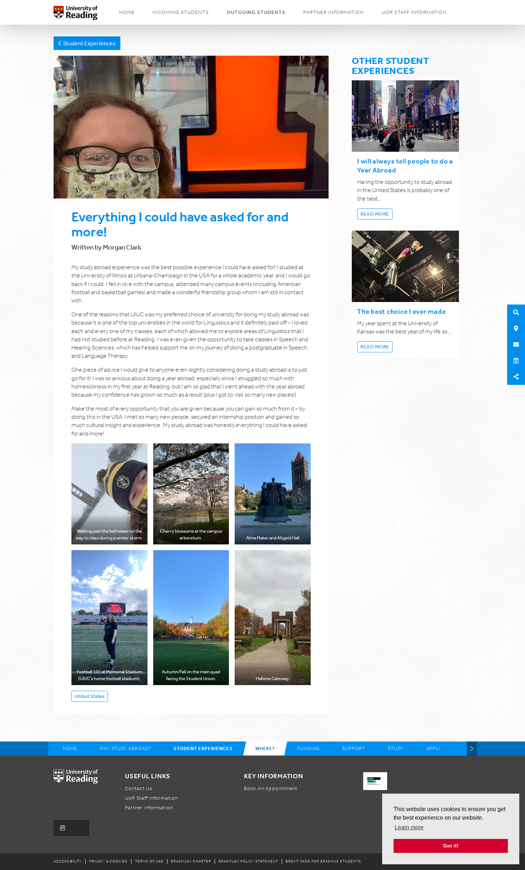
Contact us (138, 788)
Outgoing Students (256, 12)
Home (127, 12)
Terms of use (149, 861)
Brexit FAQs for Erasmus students (323, 861)
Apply (433, 748)
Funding (309, 748)
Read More (374, 214)
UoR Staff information (414, 12)
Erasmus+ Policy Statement (248, 861)
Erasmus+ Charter (191, 861)
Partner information (333, 12)
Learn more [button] (409, 827)
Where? (265, 748)
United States (90, 696)
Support (353, 748)
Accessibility (68, 861)
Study (396, 748)
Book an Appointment (271, 788)
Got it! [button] (451, 846)
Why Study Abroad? (125, 748)
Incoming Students (180, 12)
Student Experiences (88, 43)
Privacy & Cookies (108, 861)
